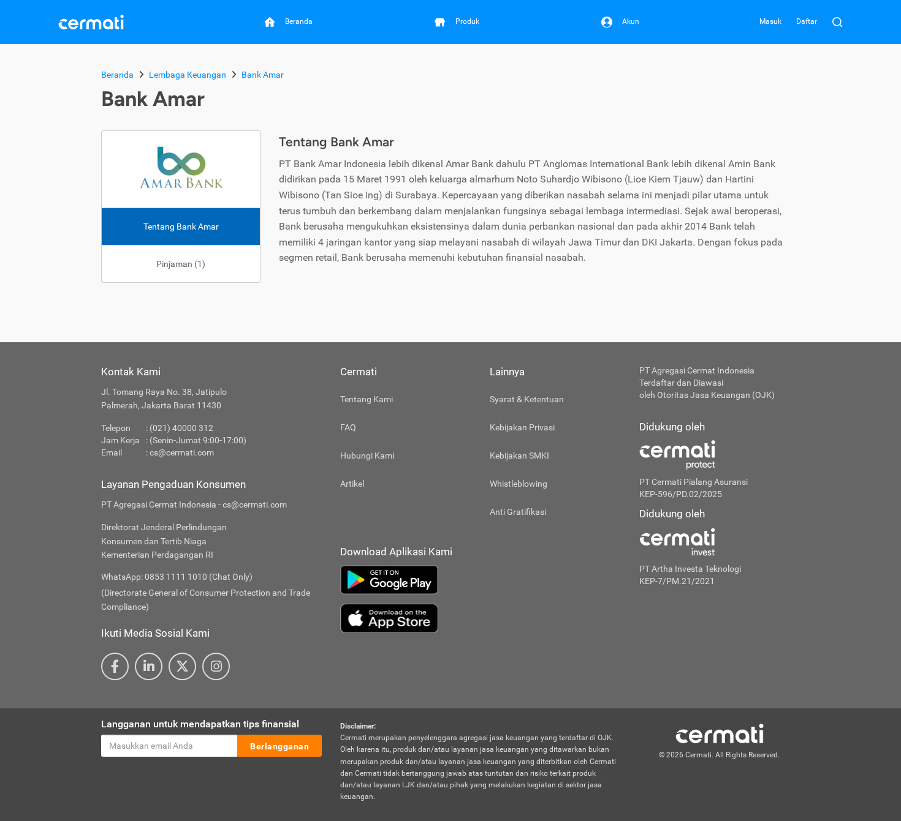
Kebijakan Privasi (522, 427)
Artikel (352, 484)
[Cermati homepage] (719, 733)
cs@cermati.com (182, 452)
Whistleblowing (518, 484)
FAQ (348, 427)
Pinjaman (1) (180, 264)
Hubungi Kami (367, 455)
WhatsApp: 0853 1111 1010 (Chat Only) (177, 577)
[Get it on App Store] (480, 618)
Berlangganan (279, 746)
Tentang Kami (366, 399)
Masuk (770, 21)
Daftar (806, 21)
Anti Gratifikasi (518, 512)
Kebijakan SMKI (519, 455)
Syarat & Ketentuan (527, 399)
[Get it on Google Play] (480, 579)
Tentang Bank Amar (181, 226)
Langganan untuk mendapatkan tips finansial (200, 724)
